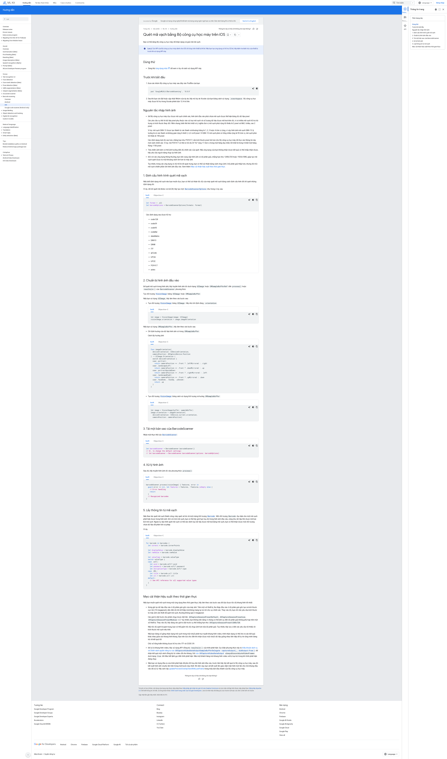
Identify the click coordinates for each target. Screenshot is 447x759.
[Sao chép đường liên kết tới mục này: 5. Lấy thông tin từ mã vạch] (179, 510)
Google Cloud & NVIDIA (42, 724)
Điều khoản (38, 754)
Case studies (66, 3)
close (443, 9)
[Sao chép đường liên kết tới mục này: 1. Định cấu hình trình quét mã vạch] (189, 175)
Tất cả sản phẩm (131, 744)
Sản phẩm (156, 29)
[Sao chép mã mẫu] (257, 200)
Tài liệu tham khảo (42, 3)
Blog (158, 709)
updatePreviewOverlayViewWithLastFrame (186, 669)
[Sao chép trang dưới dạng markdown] (235, 35)
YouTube (160, 728)
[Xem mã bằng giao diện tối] (257, 88)
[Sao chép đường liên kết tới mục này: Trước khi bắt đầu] (167, 77)
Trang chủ (146, 29)
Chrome (282, 713)
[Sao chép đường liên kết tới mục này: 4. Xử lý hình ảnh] (165, 465)
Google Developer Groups (43, 713)
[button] (15, 37)
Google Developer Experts (43, 716)
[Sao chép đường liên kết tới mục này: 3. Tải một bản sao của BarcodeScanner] (195, 429)
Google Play (283, 731)
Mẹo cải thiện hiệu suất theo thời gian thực (208, 167)
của (210, 653)
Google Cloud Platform (100, 744)
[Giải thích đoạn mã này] (253, 88)
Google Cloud (284, 728)
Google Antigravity (286, 724)
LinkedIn (160, 720)
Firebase (282, 716)
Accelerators (39, 720)
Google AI (117, 744)
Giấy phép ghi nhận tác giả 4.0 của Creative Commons (200, 688)
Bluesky (159, 713)
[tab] (147, 195)
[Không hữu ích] (257, 29)
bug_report (435, 9)
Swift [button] (147, 195)
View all (282, 735)
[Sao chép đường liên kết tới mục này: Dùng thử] (157, 62)
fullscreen (439, 9)
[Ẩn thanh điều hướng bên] (28, 754)
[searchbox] (16, 19)
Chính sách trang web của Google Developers (186, 690)
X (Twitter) (161, 724)
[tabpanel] (201, 234)
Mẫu (54, 3)
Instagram (160, 716)
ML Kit (11, 2)
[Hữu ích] (253, 29)
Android (282, 709)
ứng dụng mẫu (161, 68)
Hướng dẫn (27, 3)
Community (79, 3)
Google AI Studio (285, 720)
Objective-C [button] (159, 195)
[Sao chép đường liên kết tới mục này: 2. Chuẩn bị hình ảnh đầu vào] (181, 280)
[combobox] (403, 3)
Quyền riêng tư (49, 754)
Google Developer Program (44, 709)
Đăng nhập (440, 3)
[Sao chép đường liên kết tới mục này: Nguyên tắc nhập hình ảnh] (178, 110)
